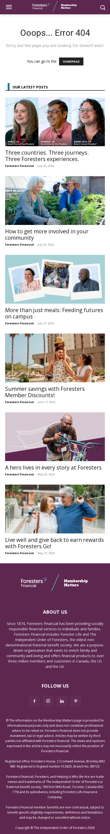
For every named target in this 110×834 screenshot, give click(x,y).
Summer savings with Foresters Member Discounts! (45, 392)
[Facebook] (34, 701)
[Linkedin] (62, 701)
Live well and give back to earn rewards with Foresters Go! (54, 543)
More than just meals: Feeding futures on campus (54, 313)
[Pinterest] (76, 701)
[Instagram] (48, 701)
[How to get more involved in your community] (55, 200)
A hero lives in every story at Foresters (53, 467)
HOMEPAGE (71, 61)
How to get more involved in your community (47, 234)
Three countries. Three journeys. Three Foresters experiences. (47, 156)
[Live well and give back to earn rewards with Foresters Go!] (55, 509)
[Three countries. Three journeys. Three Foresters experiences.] (55, 121)
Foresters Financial (19, 166)
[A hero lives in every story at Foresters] (55, 436)
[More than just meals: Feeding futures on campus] (55, 279)
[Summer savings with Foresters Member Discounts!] (55, 358)
